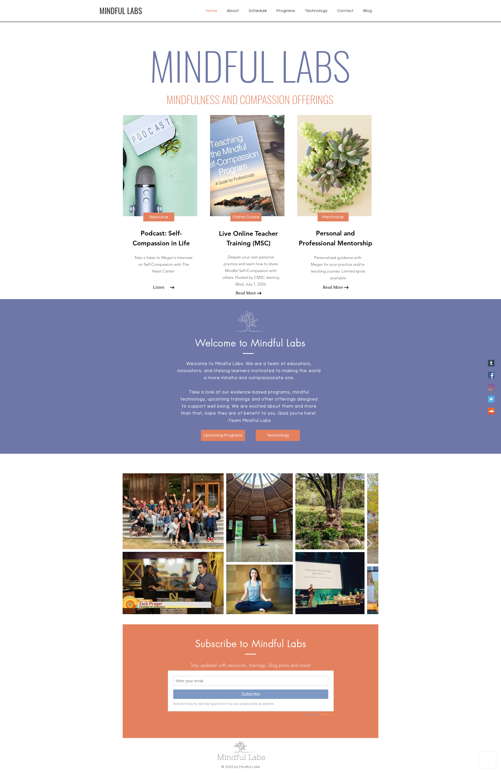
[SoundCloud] (491, 411)
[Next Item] (369, 544)
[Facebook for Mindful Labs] (491, 375)
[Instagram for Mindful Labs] (491, 387)
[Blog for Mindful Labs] (491, 363)
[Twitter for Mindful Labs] (491, 399)
